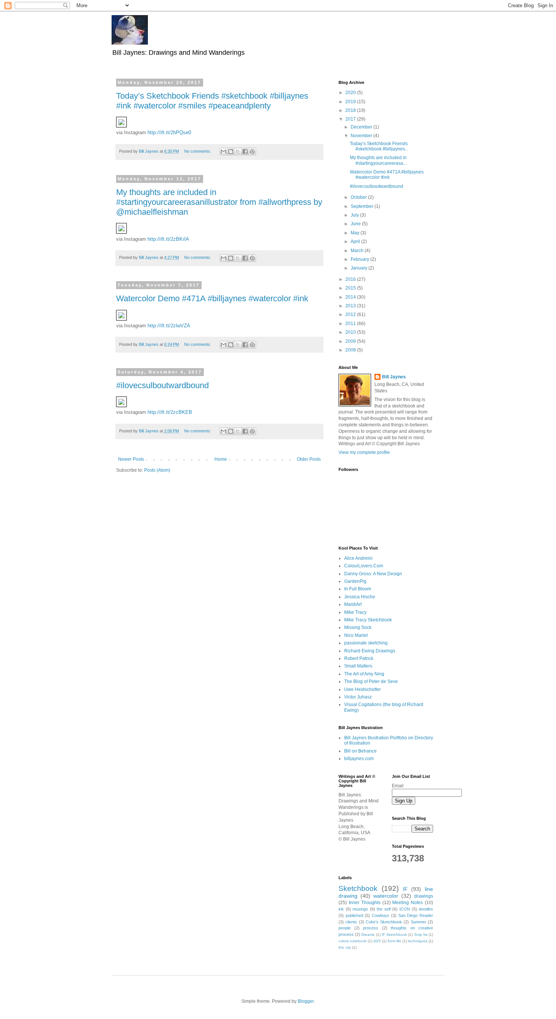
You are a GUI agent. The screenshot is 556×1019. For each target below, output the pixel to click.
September (362, 206)
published (354, 915)
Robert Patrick (358, 658)
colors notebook (353, 941)
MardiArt (353, 604)
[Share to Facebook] (245, 151)
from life (394, 941)
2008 (351, 350)
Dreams (367, 934)
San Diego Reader (415, 915)
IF (405, 889)
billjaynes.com (359, 758)
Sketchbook (358, 888)
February (360, 259)
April (356, 241)
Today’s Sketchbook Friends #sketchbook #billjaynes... (379, 146)
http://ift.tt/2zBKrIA (168, 239)
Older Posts (309, 459)
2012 (351, 314)
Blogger (306, 1001)
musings (360, 909)
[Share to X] (238, 151)
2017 (351, 119)
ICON (404, 909)
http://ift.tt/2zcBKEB (170, 412)
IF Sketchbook (394, 934)
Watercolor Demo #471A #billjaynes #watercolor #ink (212, 298)
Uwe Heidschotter (362, 689)
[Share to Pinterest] (252, 151)
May (355, 232)
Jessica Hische (359, 596)
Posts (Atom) (157, 470)
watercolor (385, 896)
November (362, 135)
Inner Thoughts (365, 902)
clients (351, 922)
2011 (351, 323)
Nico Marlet (356, 635)
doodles (426, 909)
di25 (377, 941)
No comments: (198, 151)
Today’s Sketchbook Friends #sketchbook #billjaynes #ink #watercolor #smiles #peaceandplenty (212, 100)
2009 (351, 341)
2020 (351, 92)
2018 (351, 110)
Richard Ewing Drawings (369, 651)
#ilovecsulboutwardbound (162, 385)
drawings (423, 896)
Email (398, 785)
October (359, 197)
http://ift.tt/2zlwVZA (169, 325)
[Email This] (223, 151)
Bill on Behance (360, 751)
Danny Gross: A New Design (373, 573)
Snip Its (420, 934)
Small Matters (358, 666)
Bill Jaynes (394, 376)
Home (220, 459)
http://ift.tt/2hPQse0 (169, 132)
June (356, 223)
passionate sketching (366, 643)
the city (345, 947)
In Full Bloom (357, 589)
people (345, 928)
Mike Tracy (355, 612)
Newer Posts (131, 459)
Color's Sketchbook (384, 922)
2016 (351, 279)
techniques (417, 941)
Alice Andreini (358, 558)
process (370, 928)
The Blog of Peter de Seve (371, 681)
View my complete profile (364, 452)
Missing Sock (357, 627)
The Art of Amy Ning (364, 674)
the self (384, 909)
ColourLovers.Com (363, 565)
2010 (351, 332)
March (358, 250)
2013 (351, 305)
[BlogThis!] (231, 151)
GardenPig (355, 581)
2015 (351, 288)
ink (341, 909)
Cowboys (380, 915)
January (359, 268)
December (362, 127)
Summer (418, 922)
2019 (351, 101)
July (355, 215)
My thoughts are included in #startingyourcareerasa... (378, 160)
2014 (351, 297)
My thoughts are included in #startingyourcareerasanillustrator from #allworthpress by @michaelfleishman (219, 202)
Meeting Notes (407, 902)
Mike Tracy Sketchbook (368, 620)
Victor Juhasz (358, 697)
